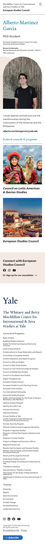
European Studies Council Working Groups (20, 385)
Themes (7, 485)
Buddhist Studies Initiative (13, 341)
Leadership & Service (11, 509)
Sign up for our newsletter (19, 275)
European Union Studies (12, 389)
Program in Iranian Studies (13, 438)
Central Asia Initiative (12, 349)
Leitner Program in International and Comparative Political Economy (17, 419)
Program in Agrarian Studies (14, 430)
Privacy (24, 530)
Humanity (7, 489)
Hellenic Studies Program (13, 403)
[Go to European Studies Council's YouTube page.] (14, 270)
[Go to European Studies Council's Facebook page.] (4, 270)
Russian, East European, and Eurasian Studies (21, 448)
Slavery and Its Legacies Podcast (16, 456)
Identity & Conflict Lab (12, 406)
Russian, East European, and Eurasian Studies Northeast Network (21, 451)
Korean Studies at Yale (12, 416)
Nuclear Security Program (13, 424)
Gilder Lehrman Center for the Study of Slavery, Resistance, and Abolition (22, 399)
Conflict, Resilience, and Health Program (19, 359)
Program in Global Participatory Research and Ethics (21, 434)
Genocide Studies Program (14, 395)
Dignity (6, 492)
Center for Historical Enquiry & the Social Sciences (19, 344)
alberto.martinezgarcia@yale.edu (20, 131)
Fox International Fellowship (14, 392)
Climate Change (9, 502)
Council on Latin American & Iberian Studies (20, 369)
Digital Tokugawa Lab (12, 379)
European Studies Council (13, 382)
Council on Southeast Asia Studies (16, 375)
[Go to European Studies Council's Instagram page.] (9, 270)
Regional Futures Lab (11, 445)
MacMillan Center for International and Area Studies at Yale (19, 5)
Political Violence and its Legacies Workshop (21, 427)
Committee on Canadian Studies (16, 355)
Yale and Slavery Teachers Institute (17, 470)
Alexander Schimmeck (33, 146)
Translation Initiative (11, 467)
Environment (8, 499)
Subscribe (13, 537)
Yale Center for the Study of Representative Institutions (20, 473)
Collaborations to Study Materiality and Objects (22, 352)
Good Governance (10, 496)
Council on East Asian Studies (15, 365)
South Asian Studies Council (14, 459)
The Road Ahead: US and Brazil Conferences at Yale (21, 462)
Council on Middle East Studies (15, 372)
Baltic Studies (8, 338)
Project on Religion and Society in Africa (19, 441)
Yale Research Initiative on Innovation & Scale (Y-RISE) (22, 478)
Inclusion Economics (11, 410)
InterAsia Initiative (10, 413)
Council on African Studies (13, 362)
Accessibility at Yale (11, 530)
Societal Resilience (10, 506)
